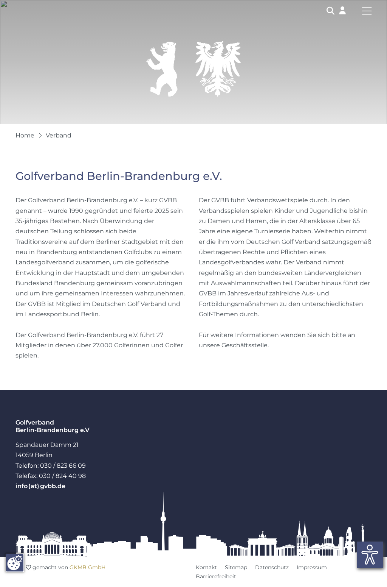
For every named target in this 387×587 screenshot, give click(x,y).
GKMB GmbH (87, 567)
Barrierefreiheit (216, 576)
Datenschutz (272, 567)
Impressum (312, 567)
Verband (58, 135)
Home (24, 135)
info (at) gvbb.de (40, 486)
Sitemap (236, 567)
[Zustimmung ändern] (15, 563)
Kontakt (206, 567)
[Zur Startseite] (193, 69)
